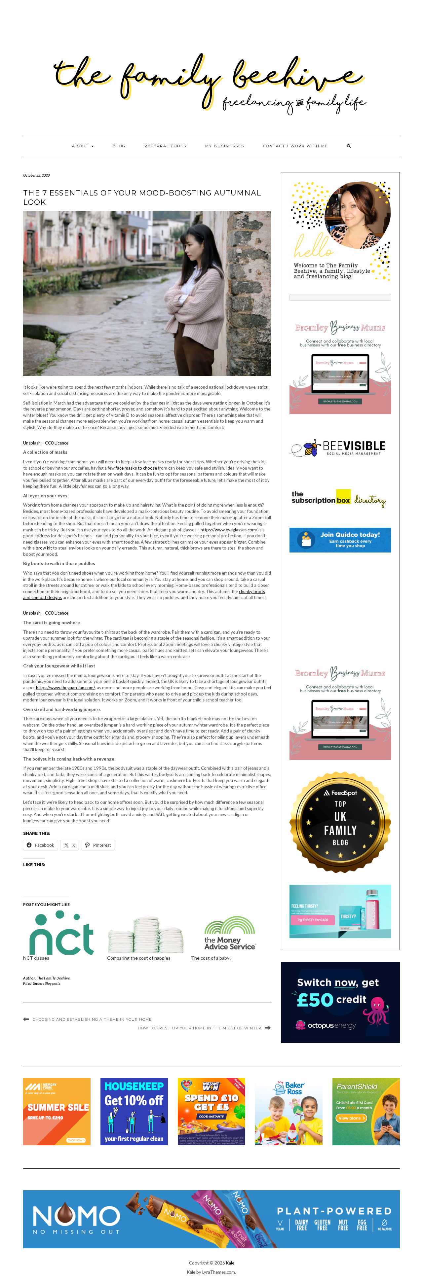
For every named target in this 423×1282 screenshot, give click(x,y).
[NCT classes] (61, 932)
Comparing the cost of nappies (139, 958)
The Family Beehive (53, 978)
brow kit (44, 548)
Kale (230, 1262)
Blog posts (52, 983)
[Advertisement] (340, 605)
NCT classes (36, 958)
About (81, 146)
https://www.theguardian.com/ (65, 687)
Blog (119, 146)
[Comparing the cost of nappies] (145, 932)
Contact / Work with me (295, 146)
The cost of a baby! (211, 958)
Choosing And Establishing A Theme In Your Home (92, 1019)
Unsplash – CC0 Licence (45, 442)
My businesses (224, 146)
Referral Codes (165, 146)
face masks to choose (136, 468)
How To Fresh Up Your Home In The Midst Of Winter (199, 1028)
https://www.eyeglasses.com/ (229, 529)
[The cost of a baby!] (229, 932)
